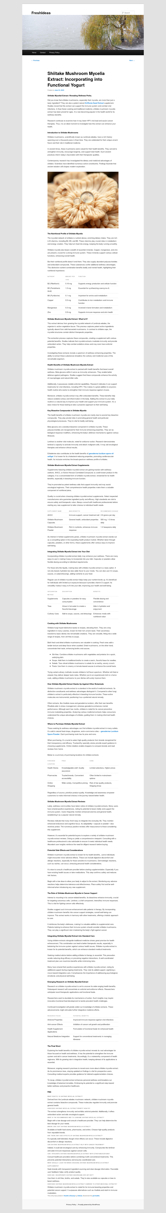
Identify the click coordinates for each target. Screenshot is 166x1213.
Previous (35, 60)
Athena (79, 1196)
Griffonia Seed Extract (94, 103)
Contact (43, 52)
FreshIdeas (41, 12)
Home (34, 52)
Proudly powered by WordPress (89, 1204)
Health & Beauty (69, 1196)
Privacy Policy (54, 52)
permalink (96, 1196)
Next (132, 60)
